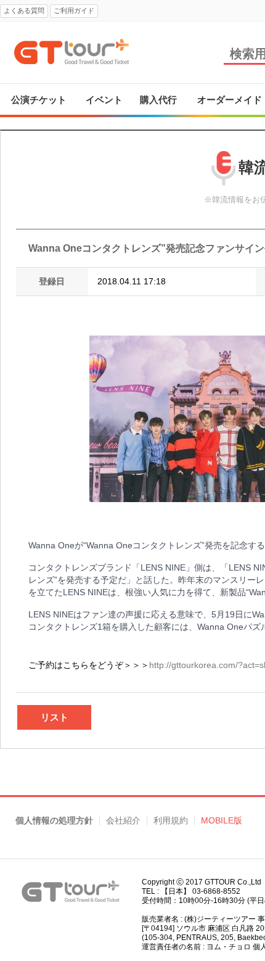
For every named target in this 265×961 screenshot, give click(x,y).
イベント (104, 99)
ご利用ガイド (74, 10)
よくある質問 (24, 10)
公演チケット (39, 99)
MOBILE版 (221, 820)
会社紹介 (123, 820)
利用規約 (170, 820)
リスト (54, 717)
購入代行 (158, 99)
